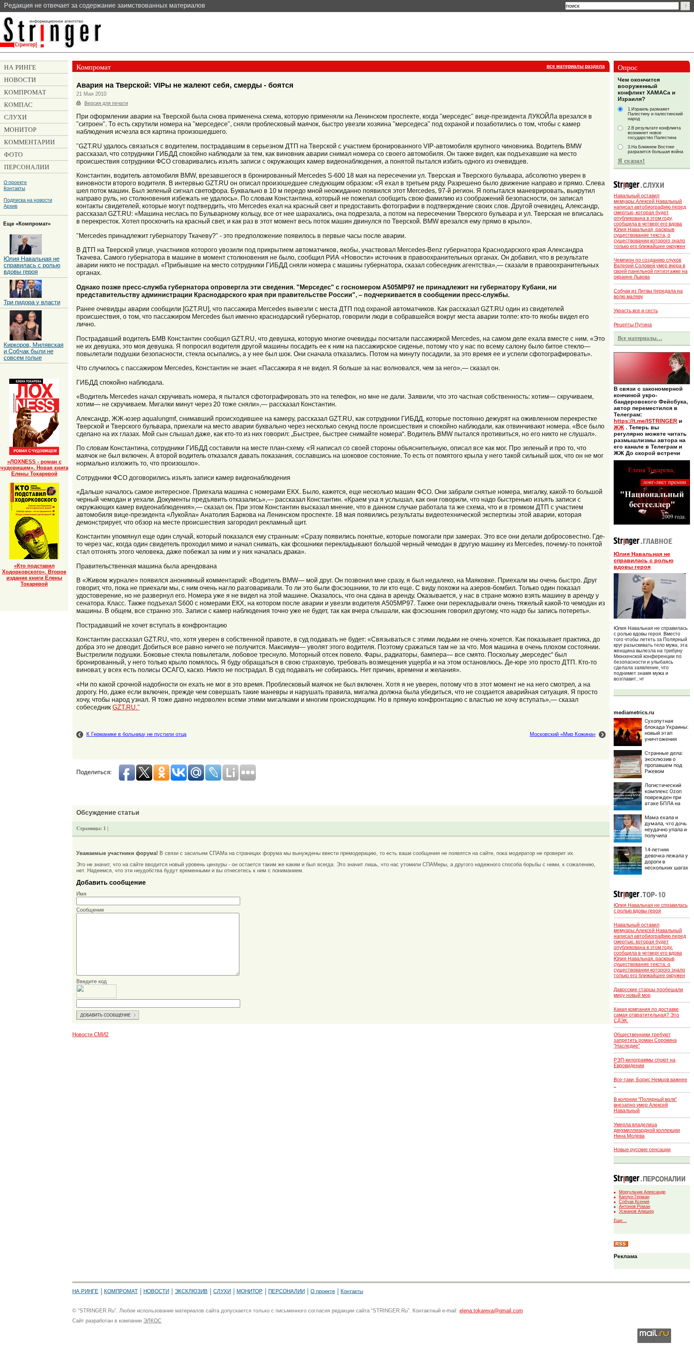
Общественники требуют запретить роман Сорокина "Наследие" (645, 1040)
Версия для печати (106, 103)
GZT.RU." (126, 707)
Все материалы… (640, 338)
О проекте (15, 182)
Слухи (222, 1291)
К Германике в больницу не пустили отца (136, 734)
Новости (156, 1291)
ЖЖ (619, 427)
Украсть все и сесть (636, 311)
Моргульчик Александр (642, 1191)
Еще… (620, 1220)
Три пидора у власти (32, 302)
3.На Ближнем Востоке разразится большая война (655, 149)
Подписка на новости (28, 200)
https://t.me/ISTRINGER (645, 421)
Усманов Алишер (636, 1211)
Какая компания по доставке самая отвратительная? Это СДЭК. (646, 1015)
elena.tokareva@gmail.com (491, 1311)
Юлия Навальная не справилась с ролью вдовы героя (644, 560)
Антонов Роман (634, 1206)
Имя (81, 894)
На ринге (85, 1291)
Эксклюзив (191, 1291)
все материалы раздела (576, 66)
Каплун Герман (634, 1196)
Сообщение (90, 910)
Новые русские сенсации (642, 1149)
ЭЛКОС (152, 1321)
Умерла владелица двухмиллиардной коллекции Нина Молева (647, 1130)
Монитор (250, 1291)
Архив (10, 206)
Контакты (14, 188)
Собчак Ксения (634, 1201)
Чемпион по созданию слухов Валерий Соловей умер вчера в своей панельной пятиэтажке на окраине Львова (651, 268)
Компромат (121, 1291)
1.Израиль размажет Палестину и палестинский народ (655, 114)
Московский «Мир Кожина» (563, 734)
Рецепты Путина (633, 325)
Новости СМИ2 (90, 1034)
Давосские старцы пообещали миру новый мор (648, 992)
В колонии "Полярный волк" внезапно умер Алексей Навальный (645, 1105)
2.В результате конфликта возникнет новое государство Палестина (654, 132)
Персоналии (286, 1291)
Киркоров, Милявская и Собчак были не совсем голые (33, 351)
